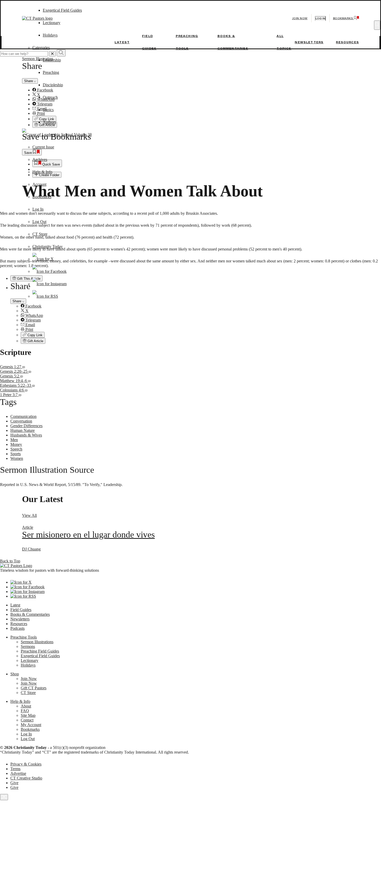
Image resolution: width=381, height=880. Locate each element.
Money (16, 444)
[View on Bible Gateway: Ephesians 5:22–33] (33, 385)
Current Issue (43, 147)
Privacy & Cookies (25, 764)
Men (14, 440)
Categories (41, 47)
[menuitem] (201, 306)
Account (39, 184)
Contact (27, 720)
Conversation (21, 421)
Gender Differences (26, 426)
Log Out (39, 221)
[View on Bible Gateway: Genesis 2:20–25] (30, 371)
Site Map (28, 715)
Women (16, 458)
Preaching (51, 72)
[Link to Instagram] (49, 284)
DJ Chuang (31, 549)
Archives (39, 159)
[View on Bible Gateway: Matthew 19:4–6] (29, 380)
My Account (31, 724)
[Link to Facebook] (49, 271)
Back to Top (10, 561)
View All (29, 515)
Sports (15, 454)
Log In (38, 209)
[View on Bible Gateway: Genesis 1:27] (23, 366)
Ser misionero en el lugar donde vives (88, 534)
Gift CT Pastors (33, 688)
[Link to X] (43, 259)
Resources (347, 42)
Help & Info (42, 172)
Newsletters (309, 42)
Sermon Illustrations (37, 642)
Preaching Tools (23, 637)
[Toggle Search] (377, 25)
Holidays (28, 665)
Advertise (18, 773)
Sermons (28, 646)
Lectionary (29, 660)
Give (14, 783)
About (26, 706)
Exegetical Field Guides (40, 656)
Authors (49, 122)
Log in (320, 18)
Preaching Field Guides (40, 651)
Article (27, 527)
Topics (48, 110)
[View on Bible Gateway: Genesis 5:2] (21, 376)
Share (17, 301)
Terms (15, 769)
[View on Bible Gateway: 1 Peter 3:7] (20, 394)
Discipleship (53, 85)
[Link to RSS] (45, 296)
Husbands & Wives (26, 435)
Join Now (300, 18)
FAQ (25, 711)
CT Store (39, 234)
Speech (16, 449)
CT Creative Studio (26, 778)
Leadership (52, 60)
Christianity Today (47, 246)
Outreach (50, 97)
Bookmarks (41, 197)
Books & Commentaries (30, 614)
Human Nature (22, 430)
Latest (122, 42)
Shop (14, 674)
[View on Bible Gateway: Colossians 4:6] (26, 390)
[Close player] (4, 797)
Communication (23, 416)
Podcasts (17, 628)
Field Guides (20, 609)
